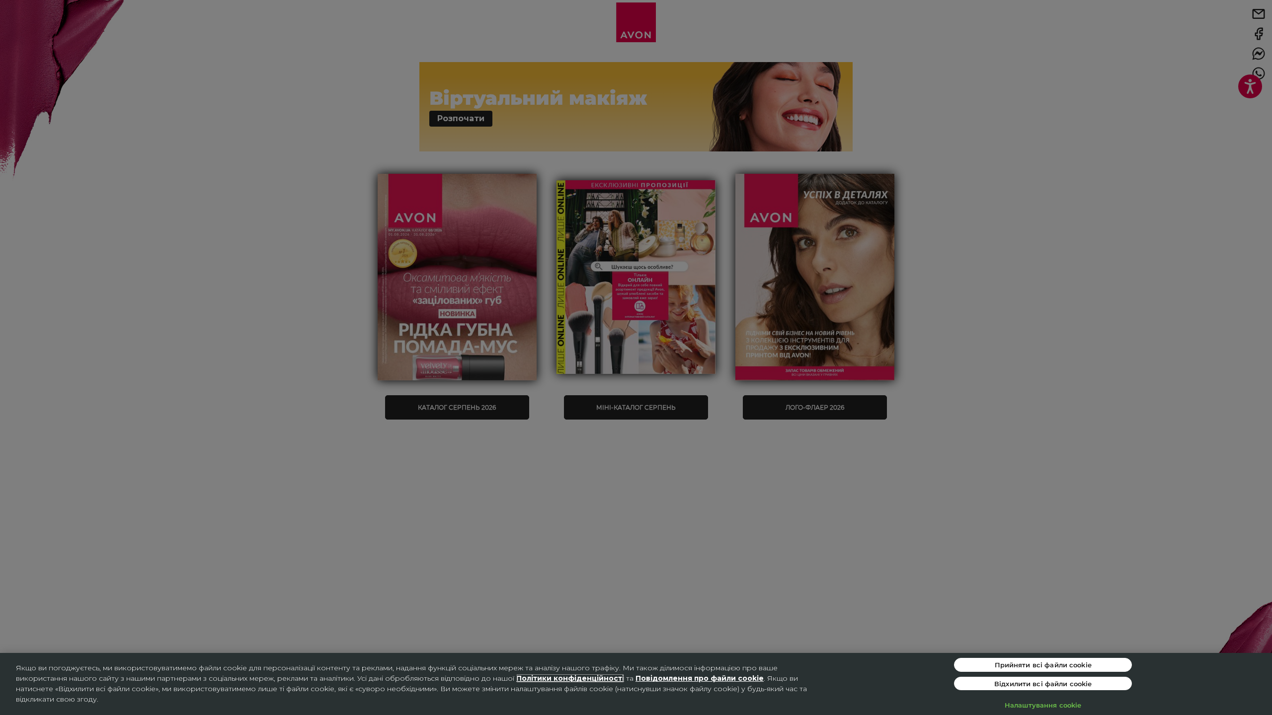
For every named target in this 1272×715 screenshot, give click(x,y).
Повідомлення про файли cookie (700, 678)
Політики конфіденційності (570, 678)
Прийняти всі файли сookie (1043, 664)
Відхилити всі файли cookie (1043, 683)
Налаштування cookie (1043, 705)
